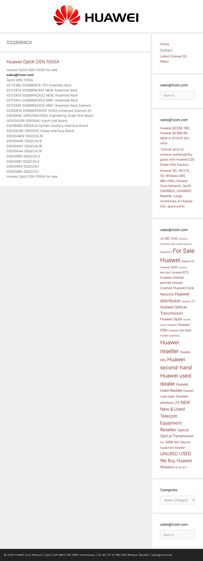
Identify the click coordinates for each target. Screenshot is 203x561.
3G (162, 238)
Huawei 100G (168, 267)
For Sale (183, 250)
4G (167, 238)
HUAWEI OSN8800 (170, 335)
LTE (177, 403)
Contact (166, 50)
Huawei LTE (188, 301)
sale (169, 441)
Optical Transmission (177, 436)
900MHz (183, 239)
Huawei (170, 260)
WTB (178, 467)
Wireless (167, 467)
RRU (162, 442)
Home (164, 44)
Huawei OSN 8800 (180, 330)
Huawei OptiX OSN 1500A (33, 61)
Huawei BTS (180, 272)
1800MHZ (165, 244)
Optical (183, 430)
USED (185, 453)
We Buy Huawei (176, 460)
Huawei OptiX (171, 319)
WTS (184, 467)
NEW (185, 402)
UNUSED (169, 453)
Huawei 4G (187, 261)
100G (174, 239)
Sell (176, 442)
